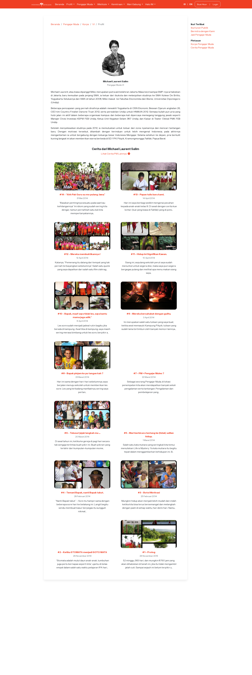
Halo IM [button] (149, 4)
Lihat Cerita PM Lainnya (114, 153)
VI (93, 24)
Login (215, 4)
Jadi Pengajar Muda (201, 34)
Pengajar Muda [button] (85, 4)
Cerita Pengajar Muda (202, 47)
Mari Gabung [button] (134, 4)
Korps (85, 24)
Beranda (59, 4)
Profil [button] (69, 4)
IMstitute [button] (102, 4)
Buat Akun (202, 4)
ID (185, 4)
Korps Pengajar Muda (202, 44)
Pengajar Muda (71, 24)
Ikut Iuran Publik (199, 27)
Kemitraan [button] (117, 4)
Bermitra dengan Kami (203, 31)
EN (190, 4)
